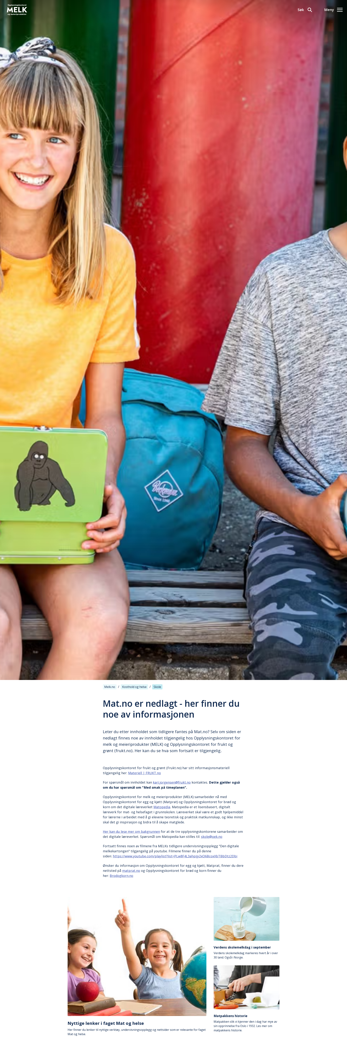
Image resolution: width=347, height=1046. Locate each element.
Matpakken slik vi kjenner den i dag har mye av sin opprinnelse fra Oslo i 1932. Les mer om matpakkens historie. (245, 1023)
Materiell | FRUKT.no (144, 773)
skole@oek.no (211, 836)
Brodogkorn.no (121, 875)
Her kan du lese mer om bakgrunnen (131, 831)
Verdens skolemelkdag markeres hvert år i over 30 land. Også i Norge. (246, 952)
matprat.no (131, 870)
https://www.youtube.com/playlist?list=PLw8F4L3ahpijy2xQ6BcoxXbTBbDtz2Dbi (175, 856)
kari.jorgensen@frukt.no (172, 782)
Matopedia (161, 807)
